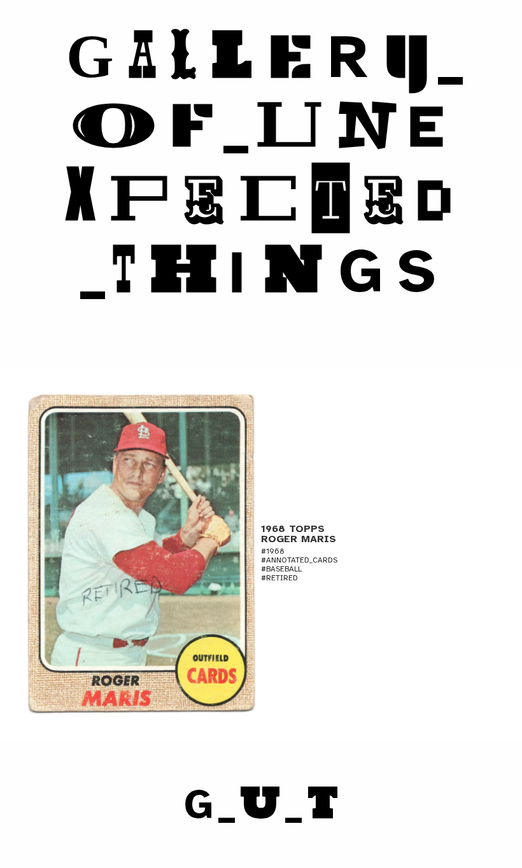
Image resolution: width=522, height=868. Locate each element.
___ (265, 164)
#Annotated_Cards (299, 560)
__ (261, 804)
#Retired (279, 578)
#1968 (273, 551)
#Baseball (281, 569)
